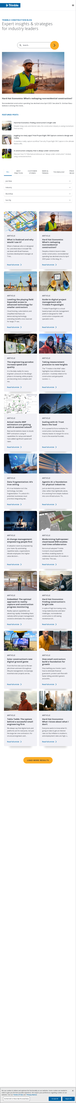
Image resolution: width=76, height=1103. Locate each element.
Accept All (55, 1099)
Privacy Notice (32, 1095)
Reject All (69, 1099)
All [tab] (7, 172)
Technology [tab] (58, 172)
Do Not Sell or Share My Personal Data (16, 1099)
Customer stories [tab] (32, 172)
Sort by (8, 200)
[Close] (73, 1090)
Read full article (13, 265)
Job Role (9, 181)
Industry (9, 187)
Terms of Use (18, 1095)
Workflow (9, 194)
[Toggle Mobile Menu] (73, 5)
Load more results (38, 760)
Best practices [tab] (18, 172)
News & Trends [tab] (45, 172)
